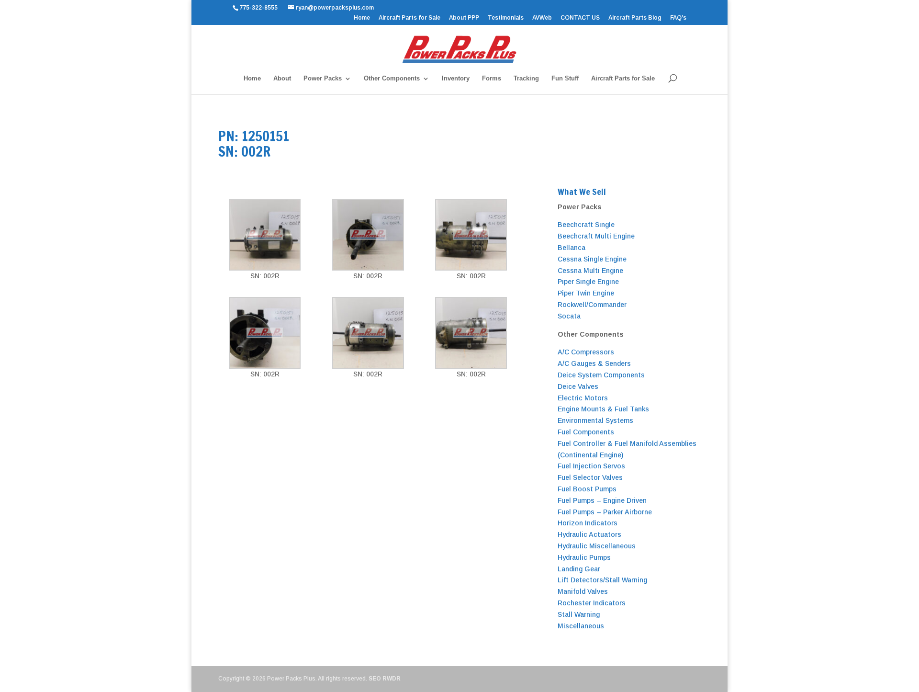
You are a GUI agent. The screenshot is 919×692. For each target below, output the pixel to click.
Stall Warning (579, 614)
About (282, 78)
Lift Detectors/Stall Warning (602, 580)
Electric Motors (583, 398)
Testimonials (506, 18)
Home (362, 18)
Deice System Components (601, 375)
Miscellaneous (581, 626)
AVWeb (542, 18)
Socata (569, 316)
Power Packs (322, 78)
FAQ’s (678, 18)
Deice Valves (578, 386)
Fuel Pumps (577, 512)
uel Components (587, 432)
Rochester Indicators (592, 603)
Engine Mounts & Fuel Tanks (603, 409)
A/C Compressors (586, 352)
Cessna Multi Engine (590, 270)
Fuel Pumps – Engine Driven (602, 500)
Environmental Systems (595, 420)
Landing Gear (579, 569)
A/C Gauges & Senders (594, 363)
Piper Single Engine (588, 281)
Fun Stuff (565, 78)
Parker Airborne (626, 512)
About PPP (464, 18)
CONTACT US (580, 18)
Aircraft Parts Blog (634, 18)
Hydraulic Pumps (584, 557)
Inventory (456, 78)
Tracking (526, 78)
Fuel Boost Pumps (587, 489)
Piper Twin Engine (586, 293)
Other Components (392, 78)
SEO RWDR (385, 678)
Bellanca (571, 247)
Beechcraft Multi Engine (596, 236)
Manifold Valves (583, 591)
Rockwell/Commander (592, 304)
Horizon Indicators (587, 523)
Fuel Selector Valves (590, 477)
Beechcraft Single (586, 224)
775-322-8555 (259, 7)
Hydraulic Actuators (589, 534)
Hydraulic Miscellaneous (597, 546)
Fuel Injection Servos (591, 466)
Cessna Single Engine (592, 259)
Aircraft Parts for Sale (409, 18)
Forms (491, 78)
